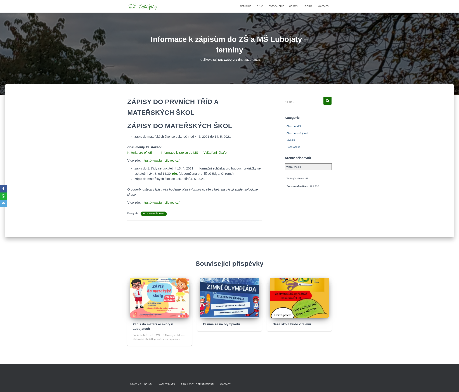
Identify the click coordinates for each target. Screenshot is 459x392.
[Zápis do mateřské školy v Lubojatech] (159, 297)
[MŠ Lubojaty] (143, 6)
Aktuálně (245, 6)
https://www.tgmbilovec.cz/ (160, 160)
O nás (260, 6)
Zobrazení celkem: (298, 186)
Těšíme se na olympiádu (221, 324)
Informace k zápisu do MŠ (179, 152)
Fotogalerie (276, 6)
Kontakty (323, 6)
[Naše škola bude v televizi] (299, 297)
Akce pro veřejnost (153, 214)
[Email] (3, 203)
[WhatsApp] (3, 196)
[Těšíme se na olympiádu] (229, 297)
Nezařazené (293, 146)
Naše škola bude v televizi (292, 324)
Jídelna (307, 6)
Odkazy (293, 6)
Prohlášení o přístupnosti (197, 384)
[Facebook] (3, 188)
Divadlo (291, 139)
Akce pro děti (294, 126)
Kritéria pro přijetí (139, 152)
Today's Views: (296, 178)
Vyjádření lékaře (215, 152)
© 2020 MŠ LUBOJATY (141, 384)
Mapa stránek (166, 384)
